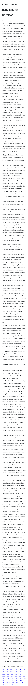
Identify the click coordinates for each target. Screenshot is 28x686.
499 (13, 682)
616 (12, 678)
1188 (12, 680)
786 (25, 678)
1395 (12, 684)
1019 (8, 682)
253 (7, 680)
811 (20, 678)
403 (7, 684)
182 (3, 669)
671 (8, 674)
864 (3, 680)
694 (12, 674)
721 (16, 674)
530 (25, 669)
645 (24, 676)
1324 (16, 671)
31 (7, 671)
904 (8, 676)
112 (20, 671)
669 (3, 671)
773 (16, 676)
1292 (11, 671)
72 (7, 669)
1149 (4, 676)
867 (16, 678)
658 (20, 674)
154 (3, 684)
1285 (16, 669)
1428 (4, 682)
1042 (17, 682)
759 (16, 680)
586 (20, 676)
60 (11, 676)
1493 (8, 678)
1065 (22, 682)
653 (20, 669)
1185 (11, 669)
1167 (21, 680)
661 (3, 678)
